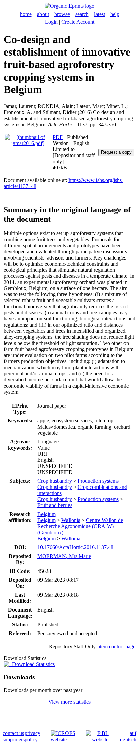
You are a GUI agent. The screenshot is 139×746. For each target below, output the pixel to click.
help (114, 14)
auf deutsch (128, 736)
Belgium (46, 514)
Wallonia (70, 520)
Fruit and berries (54, 505)
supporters (14, 739)
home (26, 14)
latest (99, 14)
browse (62, 14)
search (82, 14)
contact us (13, 733)
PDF (58, 137)
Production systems (98, 481)
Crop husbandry (54, 481)
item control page (117, 646)
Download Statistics (33, 664)
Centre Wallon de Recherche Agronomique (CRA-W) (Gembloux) (80, 526)
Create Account (77, 22)
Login (51, 22)
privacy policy (32, 736)
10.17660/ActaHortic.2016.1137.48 (75, 547)
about (43, 14)
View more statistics (69, 702)
